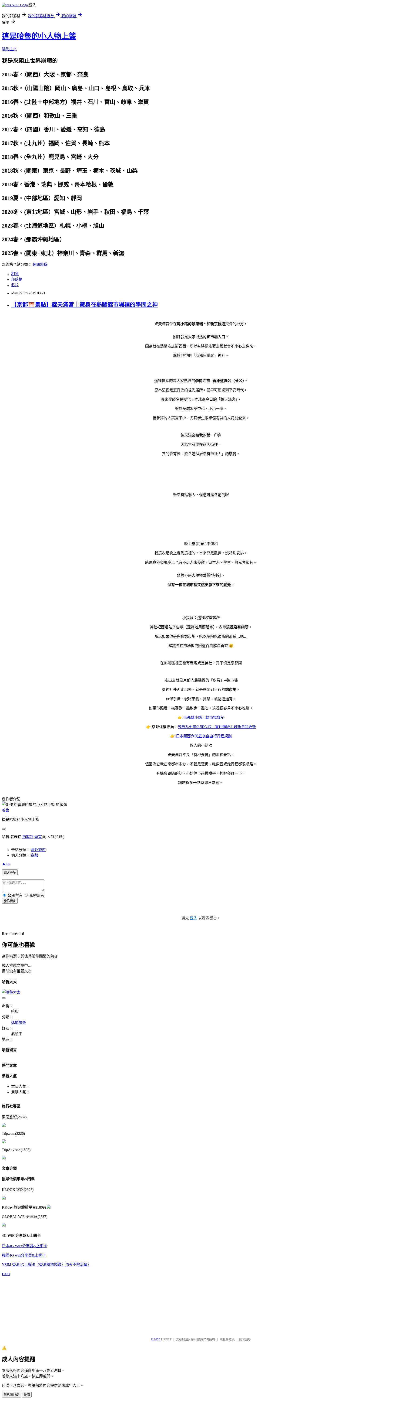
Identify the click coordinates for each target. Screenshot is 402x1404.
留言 (38, 837)
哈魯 (5, 810)
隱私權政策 (227, 1339)
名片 (15, 285)
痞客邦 (28, 837)
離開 (27, 1395)
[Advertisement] (25, 1304)
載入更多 (10, 872)
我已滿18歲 (11, 1395)
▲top (6, 864)
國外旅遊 (38, 850)
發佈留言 (10, 901)
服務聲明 (245, 1339)
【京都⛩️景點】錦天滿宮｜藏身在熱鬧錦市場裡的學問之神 (84, 305)
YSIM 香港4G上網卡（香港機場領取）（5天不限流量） (46, 1265)
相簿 (15, 274)
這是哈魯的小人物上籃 (39, 36)
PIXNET (166, 1339)
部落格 (16, 279)
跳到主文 (9, 49)
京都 (34, 855)
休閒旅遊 (40, 264)
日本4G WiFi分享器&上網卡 (24, 1246)
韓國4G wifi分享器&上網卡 (24, 1255)
